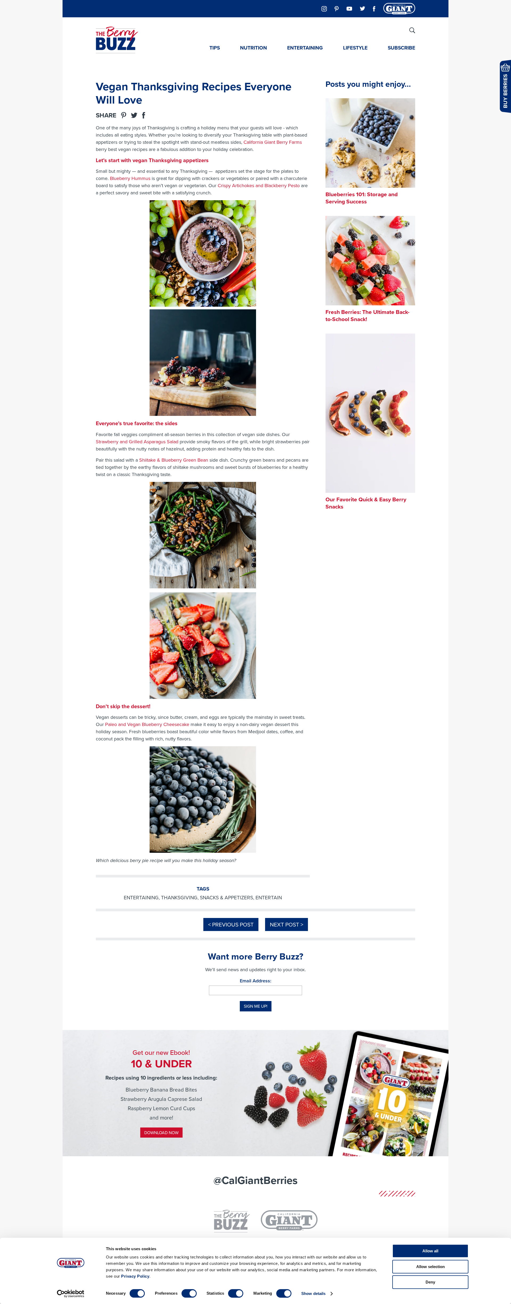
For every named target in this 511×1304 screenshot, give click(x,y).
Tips (214, 47)
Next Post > (286, 924)
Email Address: (255, 980)
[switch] (189, 1293)
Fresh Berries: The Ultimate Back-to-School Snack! (367, 315)
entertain (269, 897)
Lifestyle (355, 47)
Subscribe (401, 47)
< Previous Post (231, 924)
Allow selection (430, 1266)
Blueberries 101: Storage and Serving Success (361, 198)
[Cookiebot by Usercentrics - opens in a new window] (70, 1294)
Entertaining (305, 47)
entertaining (141, 897)
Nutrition (253, 47)
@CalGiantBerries (255, 1180)
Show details (313, 1293)
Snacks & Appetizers (226, 897)
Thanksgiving (179, 897)
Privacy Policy (135, 1276)
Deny (430, 1282)
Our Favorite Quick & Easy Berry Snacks (365, 503)
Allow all (430, 1251)
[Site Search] (412, 30)
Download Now (161, 1132)
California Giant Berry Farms (273, 142)
